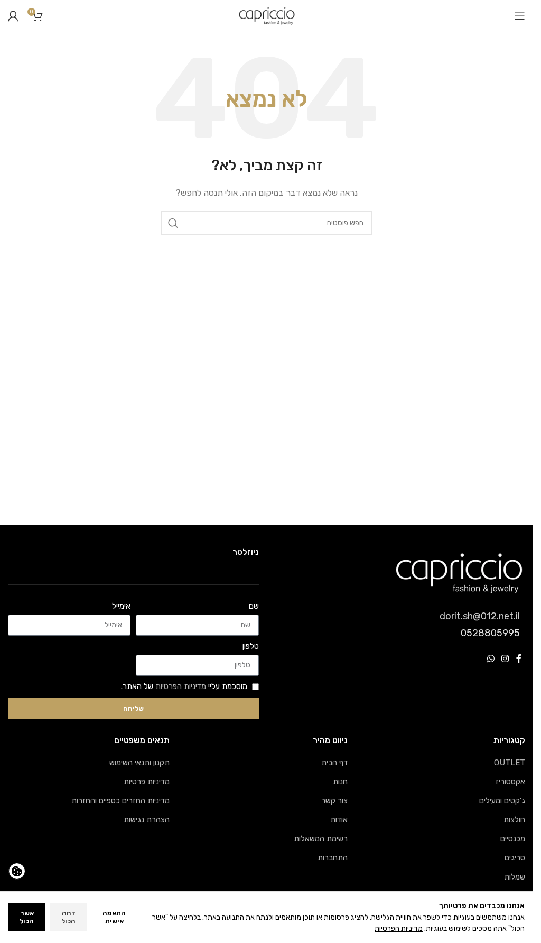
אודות (339, 820)
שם (254, 606)
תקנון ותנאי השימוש (139, 762)
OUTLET (509, 762)
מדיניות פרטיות (147, 781)
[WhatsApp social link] (490, 659)
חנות (340, 781)
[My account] (13, 15)
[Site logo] (267, 15)
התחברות (333, 858)
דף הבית (334, 762)
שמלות (514, 877)
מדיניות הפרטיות (180, 686)
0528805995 (490, 633)
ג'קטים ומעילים (502, 800)
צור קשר (334, 800)
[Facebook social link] (518, 659)
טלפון (250, 646)
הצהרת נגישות (147, 820)
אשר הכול (27, 917)
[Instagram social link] (505, 659)
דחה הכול (68, 917)
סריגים (515, 858)
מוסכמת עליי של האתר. (184, 686)
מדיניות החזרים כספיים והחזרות (120, 800)
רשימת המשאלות (321, 839)
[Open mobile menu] (519, 15)
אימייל (121, 606)
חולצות (514, 820)
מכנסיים (512, 839)
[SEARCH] (173, 223)
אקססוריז (510, 781)
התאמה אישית (114, 917)
